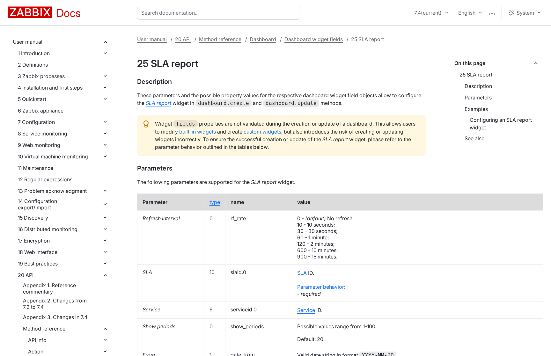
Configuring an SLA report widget (501, 124)
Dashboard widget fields (313, 39)
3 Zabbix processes (41, 76)
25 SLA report (475, 74)
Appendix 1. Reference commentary (49, 288)
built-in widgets (197, 131)
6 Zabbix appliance (40, 110)
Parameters (478, 97)
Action (35, 351)
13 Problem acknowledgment (52, 191)
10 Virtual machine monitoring (53, 156)
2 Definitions (33, 65)
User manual (27, 42)
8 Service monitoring (42, 133)
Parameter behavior (320, 287)
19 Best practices (38, 263)
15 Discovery (33, 217)
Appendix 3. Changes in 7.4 (55, 317)
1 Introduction (34, 53)
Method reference (44, 328)
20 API (25, 275)
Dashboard (263, 39)
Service (306, 310)
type (214, 202)
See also (475, 138)
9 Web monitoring (39, 145)
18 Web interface (37, 252)
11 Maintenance (35, 168)
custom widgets (262, 131)
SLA (302, 273)
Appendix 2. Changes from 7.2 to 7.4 (55, 303)
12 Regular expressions (45, 179)
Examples (476, 109)
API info (37, 340)
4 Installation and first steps (50, 87)
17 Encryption (34, 240)
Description (478, 86)
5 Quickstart (32, 99)
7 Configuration (36, 122)
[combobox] (220, 13)
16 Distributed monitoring (47, 229)
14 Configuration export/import (37, 204)
